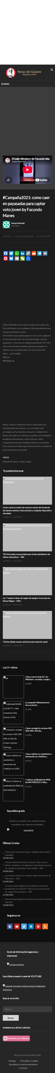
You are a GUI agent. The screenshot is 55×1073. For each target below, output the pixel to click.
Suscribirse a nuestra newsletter (23, 1064)
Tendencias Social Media (24, 236)
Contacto (23, 1068)
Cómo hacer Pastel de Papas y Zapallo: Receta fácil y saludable (28, 853)
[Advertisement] (27, 32)
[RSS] (45, 926)
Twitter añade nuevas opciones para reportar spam (25, 642)
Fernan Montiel (18, 223)
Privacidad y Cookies (29, 1061)
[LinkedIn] (31, 926)
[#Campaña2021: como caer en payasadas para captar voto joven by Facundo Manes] (27, 491)
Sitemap (12, 1061)
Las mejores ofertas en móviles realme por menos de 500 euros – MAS (28, 877)
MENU (6, 84)
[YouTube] (17, 926)
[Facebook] (10, 926)
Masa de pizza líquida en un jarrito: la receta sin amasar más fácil (28, 900)
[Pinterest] (38, 926)
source (6, 457)
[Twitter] (24, 926)
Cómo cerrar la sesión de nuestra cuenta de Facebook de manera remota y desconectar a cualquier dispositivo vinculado (27, 510)
